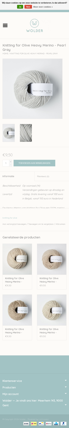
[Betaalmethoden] (26, 423)
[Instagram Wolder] (37, 365)
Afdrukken (60, 224)
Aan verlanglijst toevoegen (14, 224)
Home (5, 53)
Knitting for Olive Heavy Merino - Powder (49, 280)
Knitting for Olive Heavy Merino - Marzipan (49, 331)
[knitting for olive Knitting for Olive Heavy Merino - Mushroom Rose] (17, 259)
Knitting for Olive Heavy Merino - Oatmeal (14, 331)
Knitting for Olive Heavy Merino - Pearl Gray (34, 53)
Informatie (8, 176)
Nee (28, 7)
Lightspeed (44, 419)
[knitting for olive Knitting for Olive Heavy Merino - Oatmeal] (17, 309)
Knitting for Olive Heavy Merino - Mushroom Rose (14, 280)
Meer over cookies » (43, 7)
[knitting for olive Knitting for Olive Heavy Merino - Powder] (51, 259)
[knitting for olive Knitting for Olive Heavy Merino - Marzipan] (51, 309)
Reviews (43, 176)
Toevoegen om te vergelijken (41, 224)
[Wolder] (39, 25)
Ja (20, 7)
